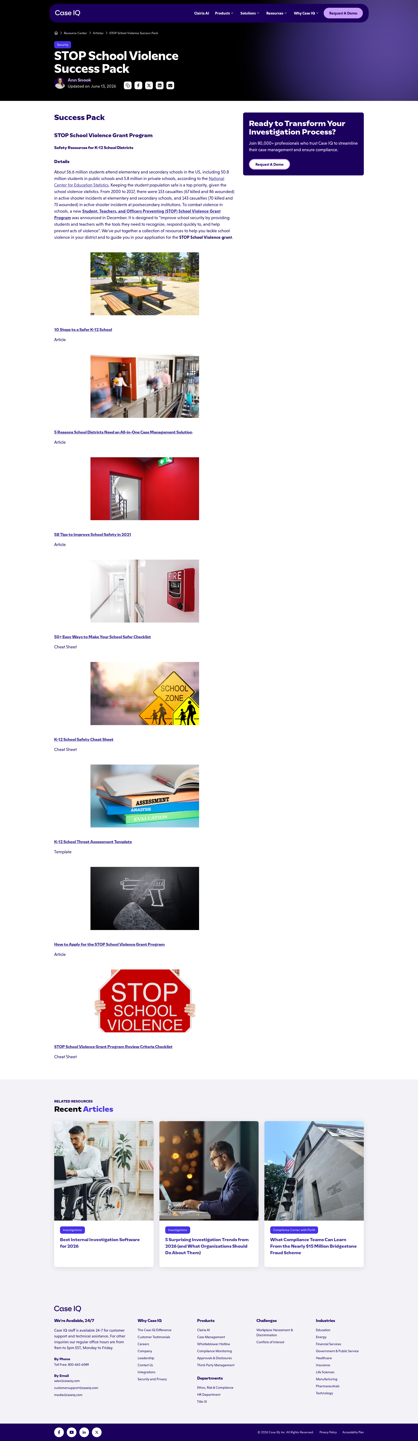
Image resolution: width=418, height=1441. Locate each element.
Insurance (323, 1365)
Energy (321, 1337)
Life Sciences (325, 1372)
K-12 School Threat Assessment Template (93, 842)
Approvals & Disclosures (214, 1358)
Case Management (211, 1337)
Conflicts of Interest (270, 1342)
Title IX (202, 1401)
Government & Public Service (337, 1351)
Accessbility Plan (353, 1432)
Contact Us (145, 1365)
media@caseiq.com (68, 1395)
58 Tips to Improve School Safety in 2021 (92, 534)
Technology (324, 1393)
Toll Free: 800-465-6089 (71, 1364)
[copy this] (128, 85)
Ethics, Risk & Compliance (215, 1387)
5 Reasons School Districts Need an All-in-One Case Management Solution (123, 432)
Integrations (146, 1372)
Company (145, 1351)
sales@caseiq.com (67, 1381)
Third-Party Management (215, 1365)
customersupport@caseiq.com (76, 1388)
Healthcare (324, 1358)
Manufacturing (326, 1379)
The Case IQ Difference (155, 1330)
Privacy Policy (328, 1432)
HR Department (208, 1394)
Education (323, 1330)
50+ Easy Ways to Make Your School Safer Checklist (102, 637)
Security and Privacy (152, 1379)
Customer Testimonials (154, 1337)
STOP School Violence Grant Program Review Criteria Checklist (113, 1046)
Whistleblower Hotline (213, 1344)
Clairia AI (203, 1330)
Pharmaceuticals (327, 1386)
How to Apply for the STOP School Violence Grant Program (109, 944)
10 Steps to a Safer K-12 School (83, 329)
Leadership (146, 1358)
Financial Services (328, 1344)
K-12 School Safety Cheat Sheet (83, 739)
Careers (143, 1344)
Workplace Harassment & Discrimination (274, 1332)
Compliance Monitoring (214, 1351)
